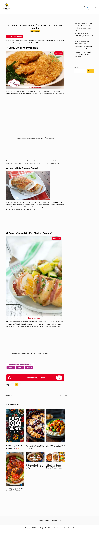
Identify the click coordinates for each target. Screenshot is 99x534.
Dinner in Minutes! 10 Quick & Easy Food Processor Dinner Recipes (14, 447)
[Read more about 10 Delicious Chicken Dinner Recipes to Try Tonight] (15, 485)
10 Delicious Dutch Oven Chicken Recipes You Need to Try (34, 466)
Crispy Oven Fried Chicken (22, 47)
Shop (93, 7)
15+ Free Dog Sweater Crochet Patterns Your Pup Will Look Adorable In (83, 41)
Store (40, 521)
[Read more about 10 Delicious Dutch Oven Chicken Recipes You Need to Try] (35, 462)
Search (76, 68)
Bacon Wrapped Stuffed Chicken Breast (29, 233)
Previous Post (7, 395)
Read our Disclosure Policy (47, 138)
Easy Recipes (35, 31)
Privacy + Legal (57, 521)
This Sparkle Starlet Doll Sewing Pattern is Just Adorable (83, 54)
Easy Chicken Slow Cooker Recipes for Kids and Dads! (30, 353)
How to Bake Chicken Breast (23, 168)
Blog (85, 7)
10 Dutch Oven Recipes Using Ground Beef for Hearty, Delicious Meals (54, 466)
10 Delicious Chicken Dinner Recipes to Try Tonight (14, 489)
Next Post (64, 395)
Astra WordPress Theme (64, 528)
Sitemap (47, 521)
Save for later (59, 53)
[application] (88, 7)
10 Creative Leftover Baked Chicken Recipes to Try (55, 446)
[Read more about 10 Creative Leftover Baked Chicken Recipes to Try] (55, 442)
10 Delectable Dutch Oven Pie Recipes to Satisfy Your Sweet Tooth (35, 446)
